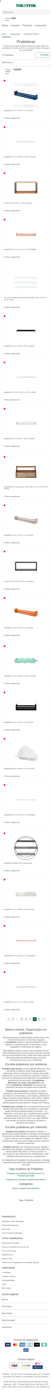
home (4, 34)
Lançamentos (40, 25)
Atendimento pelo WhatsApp (13, 1221)
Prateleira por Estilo (26, 1176)
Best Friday (6, 1288)
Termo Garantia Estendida (12, 1233)
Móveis (5, 25)
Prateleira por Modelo (36, 1180)
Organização (15, 34)
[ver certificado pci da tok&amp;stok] (38, 1365)
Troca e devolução (9, 1251)
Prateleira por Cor (36, 1173)
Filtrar (44, 55)
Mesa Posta (7, 1313)
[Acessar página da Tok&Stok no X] (36, 1205)
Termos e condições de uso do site (15, 1247)
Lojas (4, 1284)
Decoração (6, 1306)
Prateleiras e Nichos (31, 34)
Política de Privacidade (10, 1243)
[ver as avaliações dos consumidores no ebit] (14, 1365)
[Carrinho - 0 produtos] (48, 5)
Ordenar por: (7, 62)
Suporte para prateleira (30, 1188)
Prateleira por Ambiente (17, 1173)
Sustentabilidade (8, 1280)
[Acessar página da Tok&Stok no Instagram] (23, 1205)
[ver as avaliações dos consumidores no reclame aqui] (26, 1365)
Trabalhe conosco (9, 1276)
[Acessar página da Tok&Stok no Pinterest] (29, 1205)
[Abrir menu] (8, 5)
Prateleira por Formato (16, 1180)
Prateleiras (6, 37)
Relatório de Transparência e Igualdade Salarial (20, 1262)
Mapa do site (7, 1259)
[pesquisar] (47, 12)
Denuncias (6, 1229)
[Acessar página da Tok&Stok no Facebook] (16, 1205)
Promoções (27, 25)
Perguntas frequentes (10, 1225)
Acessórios (15, 25)
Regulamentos (7, 1255)
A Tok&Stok (6, 1272)
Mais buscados (8, 1320)
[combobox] (32, 63)
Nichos (15, 1188)
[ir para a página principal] (26, 5)
